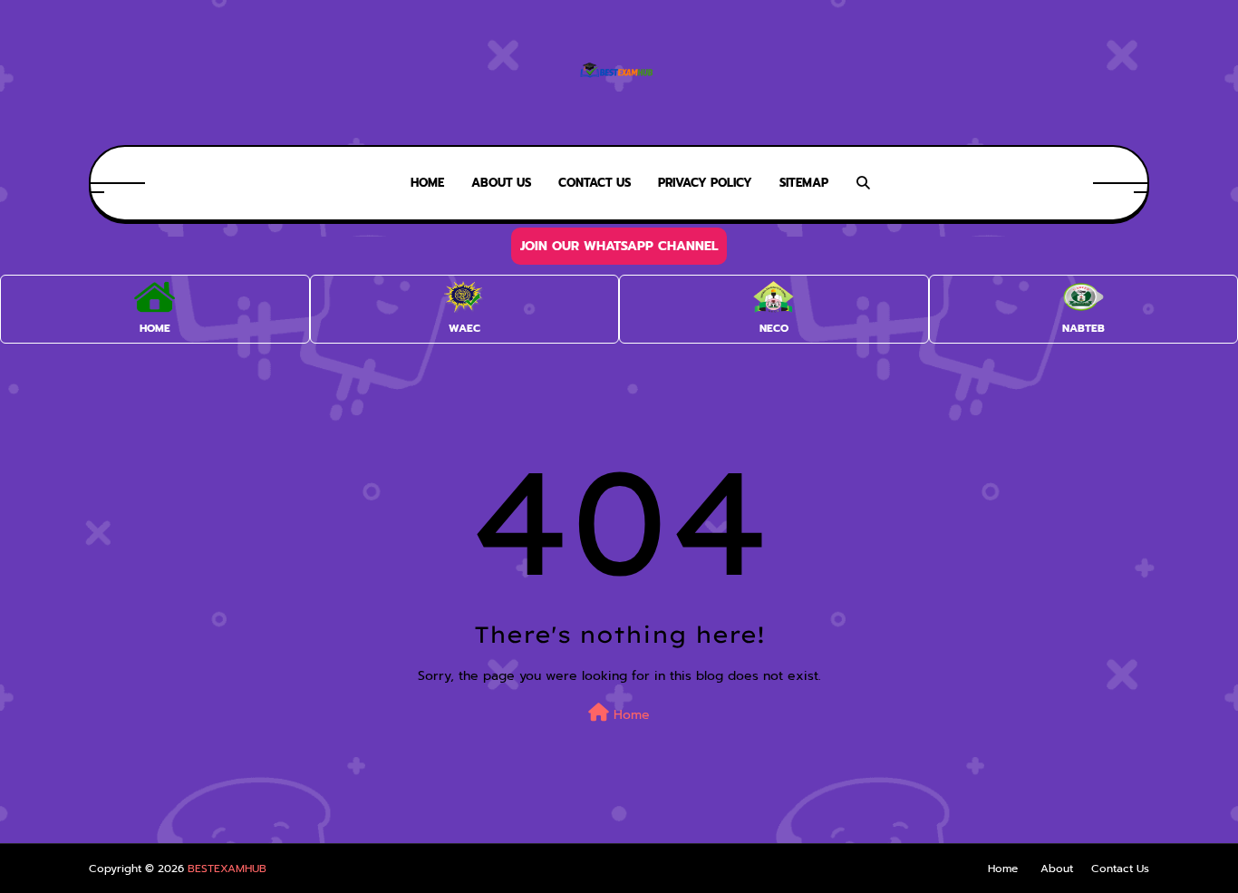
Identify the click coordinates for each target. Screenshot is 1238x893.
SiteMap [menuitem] (803, 182)
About (1056, 868)
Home (629, 714)
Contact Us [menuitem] (594, 182)
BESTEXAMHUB (227, 868)
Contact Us (1120, 868)
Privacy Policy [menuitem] (705, 182)
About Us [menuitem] (501, 182)
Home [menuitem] (427, 182)
